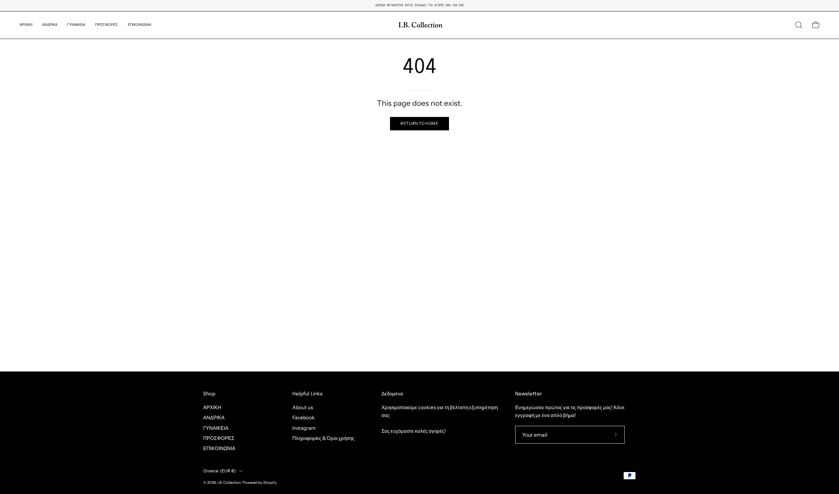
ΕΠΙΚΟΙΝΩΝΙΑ (219, 449)
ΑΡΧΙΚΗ (212, 407)
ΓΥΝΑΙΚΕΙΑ (215, 428)
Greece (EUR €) (219, 470)
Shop (209, 394)
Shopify (269, 482)
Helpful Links (307, 394)
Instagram (304, 428)
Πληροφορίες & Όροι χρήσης (323, 438)
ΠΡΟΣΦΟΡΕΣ (218, 438)
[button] (49, 25)
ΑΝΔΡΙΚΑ (213, 418)
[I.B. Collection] (419, 25)
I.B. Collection (229, 482)
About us (302, 407)
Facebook (303, 418)
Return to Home (419, 123)
